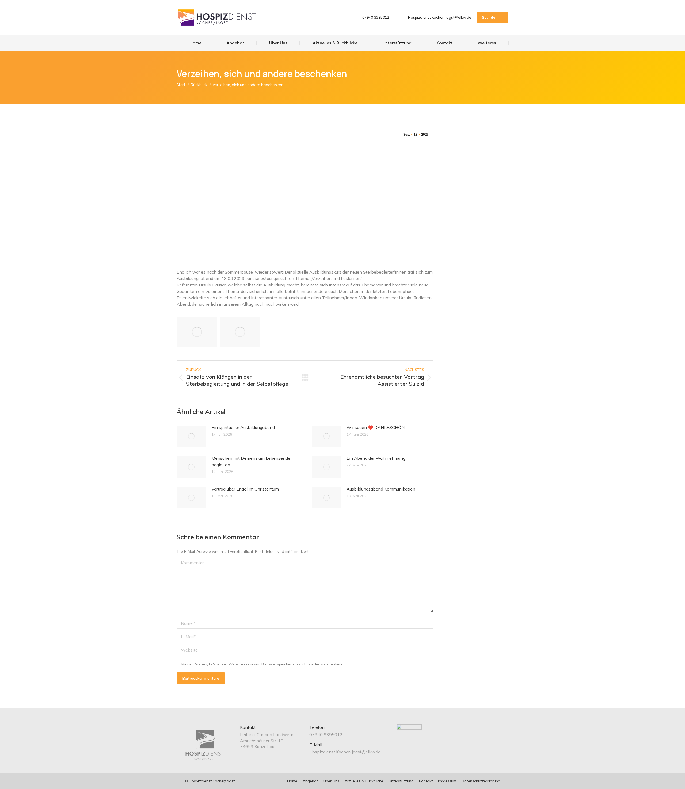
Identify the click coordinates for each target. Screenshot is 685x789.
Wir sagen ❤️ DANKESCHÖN (376, 427)
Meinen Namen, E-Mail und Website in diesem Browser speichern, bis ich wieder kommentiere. (262, 664)
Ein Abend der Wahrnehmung (376, 458)
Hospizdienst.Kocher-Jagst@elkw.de (439, 17)
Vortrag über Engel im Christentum (245, 489)
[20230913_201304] (240, 332)
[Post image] (191, 436)
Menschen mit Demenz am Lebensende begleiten (250, 461)
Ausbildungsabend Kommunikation (381, 489)
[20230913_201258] (197, 332)
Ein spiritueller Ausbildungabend (243, 427)
